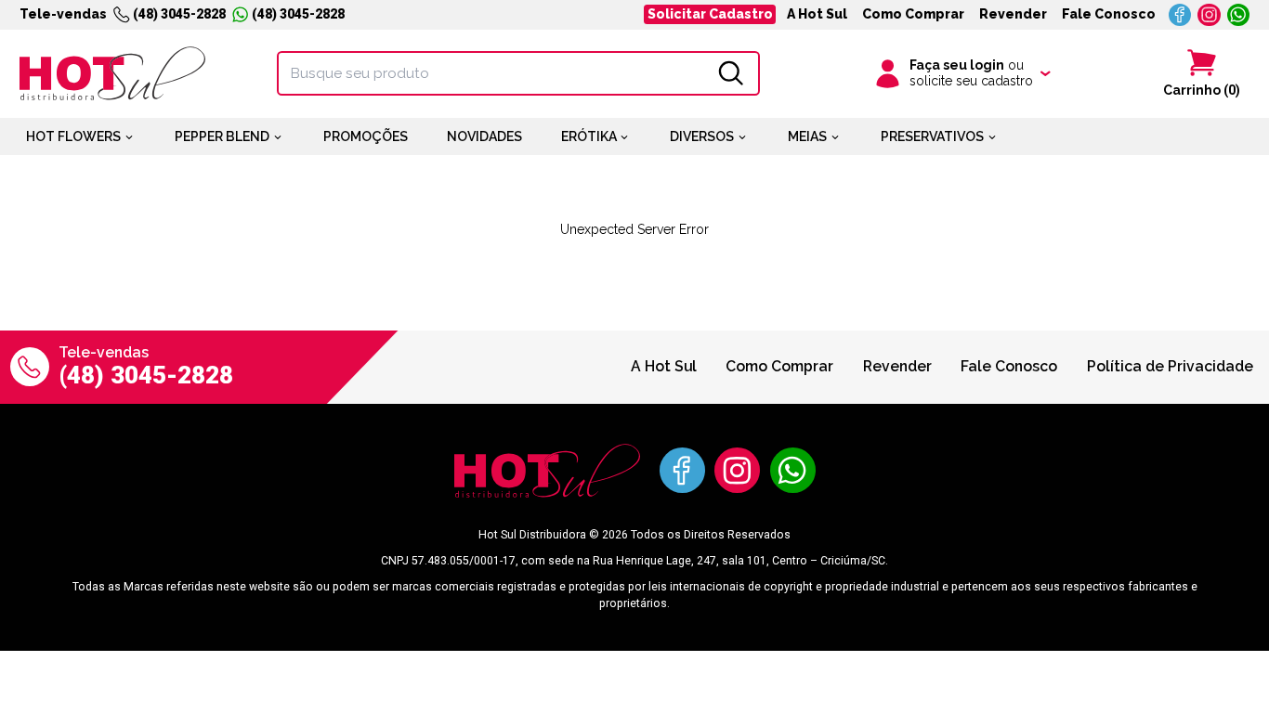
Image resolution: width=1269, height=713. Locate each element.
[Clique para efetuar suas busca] (731, 73)
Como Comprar (913, 13)
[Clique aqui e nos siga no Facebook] (1180, 15)
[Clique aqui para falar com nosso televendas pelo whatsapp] (1238, 15)
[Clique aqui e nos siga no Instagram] (1209, 15)
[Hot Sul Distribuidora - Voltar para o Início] (112, 73)
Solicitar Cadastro (710, 13)
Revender (1013, 13)
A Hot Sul (817, 13)
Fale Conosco (1109, 13)
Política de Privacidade (1170, 366)
